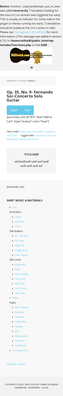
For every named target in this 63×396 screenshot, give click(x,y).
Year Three (21, 288)
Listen (14, 110)
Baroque (19, 312)
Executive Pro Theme (35, 384)
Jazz (17, 331)
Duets (18, 216)
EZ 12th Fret (21, 235)
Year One (20, 283)
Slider (15, 297)
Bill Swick (31, 55)
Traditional (20, 345)
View (27, 110)
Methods (20, 245)
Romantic (20, 340)
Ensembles (38, 131)
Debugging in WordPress (30, 32)
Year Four (20, 278)
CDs (14, 207)
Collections (21, 321)
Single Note (21, 250)
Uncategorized (20, 350)
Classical (19, 316)
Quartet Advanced (28, 139)
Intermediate (22, 274)
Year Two (12, 135)
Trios (17, 226)
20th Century (22, 307)
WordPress (34, 387)
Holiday (19, 326)
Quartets (50, 131)
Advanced (25, 131)
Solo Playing (21, 255)
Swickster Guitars (16, 364)
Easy (17, 269)
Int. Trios (19, 240)
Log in (44, 387)
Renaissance (21, 336)
